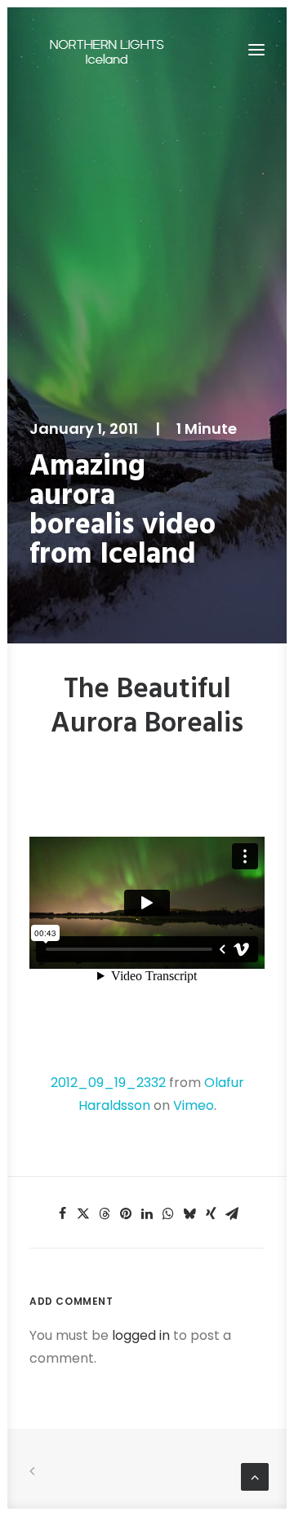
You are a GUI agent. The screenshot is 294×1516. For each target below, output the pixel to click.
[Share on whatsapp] (168, 1213)
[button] (256, 49)
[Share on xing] (210, 1213)
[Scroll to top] (255, 1475)
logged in (141, 1335)
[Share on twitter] (83, 1213)
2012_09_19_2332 (108, 1082)
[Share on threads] (104, 1213)
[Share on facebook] (62, 1213)
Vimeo (193, 1105)
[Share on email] (232, 1213)
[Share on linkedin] (147, 1213)
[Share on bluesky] (189, 1213)
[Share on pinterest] (126, 1213)
